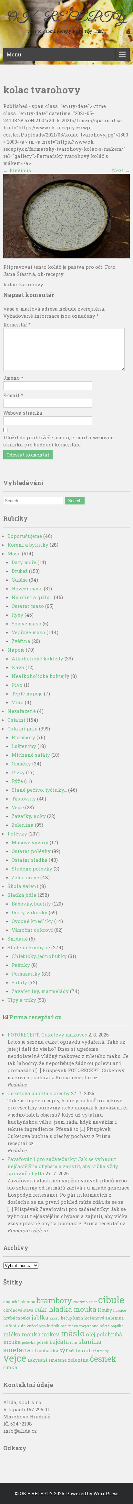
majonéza (69, 1325)
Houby (105, 1310)
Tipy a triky (21, 1000)
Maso (14, 553)
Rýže (17, 781)
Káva (18, 667)
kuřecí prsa (36, 1325)
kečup (66, 1317)
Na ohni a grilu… (32, 597)
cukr (41, 1309)
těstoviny (101, 1350)
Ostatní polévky (31, 851)
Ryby (17, 614)
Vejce (18, 807)
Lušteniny (24, 746)
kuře (21, 1325)
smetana (17, 1349)
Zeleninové (25, 877)
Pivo (17, 684)
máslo (73, 1333)
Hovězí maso (27, 588)
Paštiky (21, 965)
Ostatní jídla (22, 728)
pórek (42, 1342)
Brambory (23, 737)
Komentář (17, 324)
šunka (10, 1367)
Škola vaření (22, 886)
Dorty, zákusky (29, 912)
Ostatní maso (28, 606)
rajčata (59, 1341)
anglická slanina (19, 1301)
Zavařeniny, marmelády (40, 991)
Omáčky (21, 763)
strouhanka (45, 1351)
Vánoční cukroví (32, 930)
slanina (90, 1341)
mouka (31, 1334)
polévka (29, 1342)
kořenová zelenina (104, 1318)
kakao (54, 1318)
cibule (111, 1300)
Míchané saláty (31, 755)
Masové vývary (30, 842)
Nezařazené (21, 711)
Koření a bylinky (27, 544)
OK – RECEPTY (66, 18)
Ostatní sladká (29, 860)
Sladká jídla (21, 895)
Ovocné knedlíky (32, 921)
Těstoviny (24, 798)
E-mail (13, 395)
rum (73, 1342)
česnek (103, 1358)
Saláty (19, 982)
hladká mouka (73, 1309)
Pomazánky (26, 973)
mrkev (50, 1334)
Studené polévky (32, 868)
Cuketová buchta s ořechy (38, 1093)
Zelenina (23, 825)
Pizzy (18, 772)
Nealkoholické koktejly (40, 676)
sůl (71, 1350)
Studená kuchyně (28, 947)
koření (9, 1325)
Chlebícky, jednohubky (39, 956)
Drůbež (20, 571)
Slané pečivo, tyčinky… (39, 790)
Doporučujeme (24, 536)
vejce (14, 1358)
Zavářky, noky (29, 816)
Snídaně (17, 938)
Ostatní (16, 719)
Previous (17, 170)
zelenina (78, 1360)
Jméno (13, 377)
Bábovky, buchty (31, 903)
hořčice (119, 1310)
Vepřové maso (28, 632)
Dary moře (24, 562)
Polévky (17, 833)
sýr (63, 1350)
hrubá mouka (16, 1318)
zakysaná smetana (46, 1360)
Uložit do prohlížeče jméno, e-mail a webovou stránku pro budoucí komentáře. (58, 441)
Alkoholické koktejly (37, 658)
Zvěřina (21, 641)
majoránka (88, 1325)
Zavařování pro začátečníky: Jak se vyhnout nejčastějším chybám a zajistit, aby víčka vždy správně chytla (62, 1166)
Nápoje (16, 649)
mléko (11, 1334)
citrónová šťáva (18, 1310)
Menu (13, 54)
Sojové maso (26, 623)
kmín (78, 1317)
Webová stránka (22, 412)
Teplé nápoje (27, 693)
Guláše (20, 579)
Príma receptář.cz (35, 1017)
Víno (18, 702)
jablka (40, 1317)
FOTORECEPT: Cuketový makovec (47, 1034)
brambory (54, 1300)
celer (93, 1302)
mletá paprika (112, 1325)
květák (53, 1325)
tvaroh (84, 1350)
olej (90, 1334)
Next (121, 170)
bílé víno (80, 1301)
